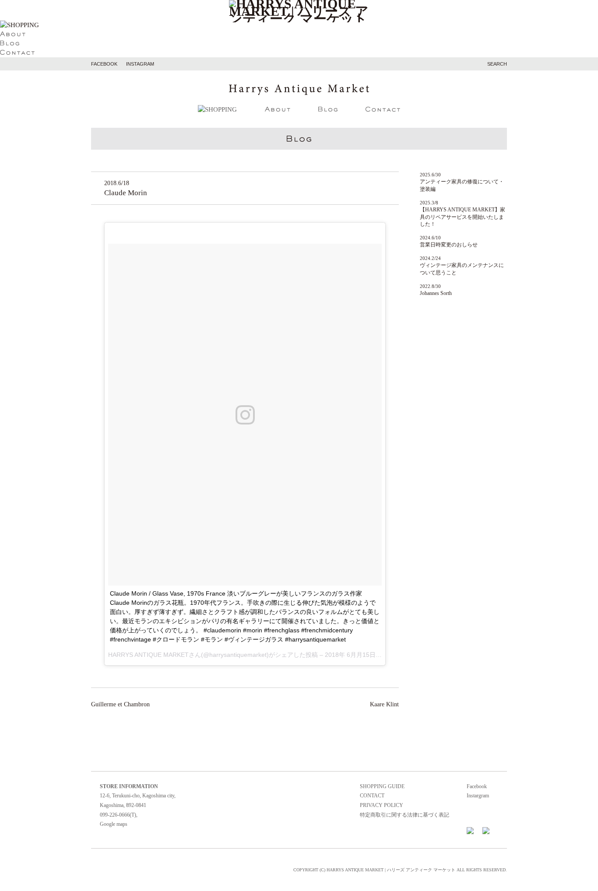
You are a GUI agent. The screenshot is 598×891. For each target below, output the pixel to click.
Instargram (478, 796)
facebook (104, 64)
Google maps (113, 824)
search (497, 64)
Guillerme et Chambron (120, 704)
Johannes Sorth (436, 293)
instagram (140, 64)
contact (372, 796)
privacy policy (381, 805)
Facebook (477, 786)
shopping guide (382, 786)
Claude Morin (125, 193)
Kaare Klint (384, 704)
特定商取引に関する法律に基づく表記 (404, 815)
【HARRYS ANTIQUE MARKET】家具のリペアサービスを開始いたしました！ (462, 217)
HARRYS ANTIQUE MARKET (148, 654)
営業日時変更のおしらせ (449, 245)
